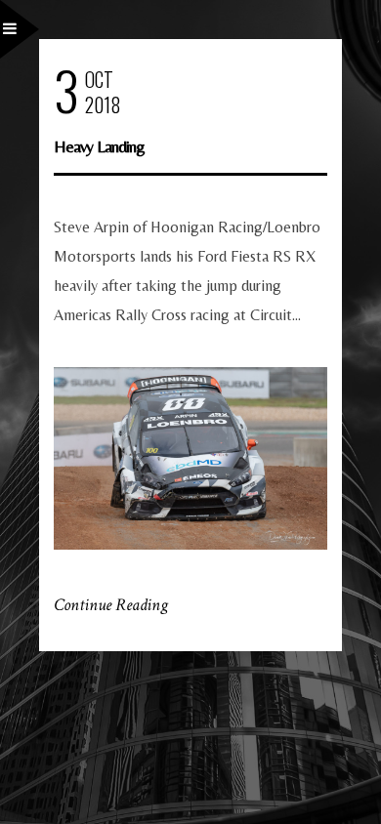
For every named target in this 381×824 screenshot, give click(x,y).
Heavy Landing (99, 146)
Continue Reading (111, 605)
